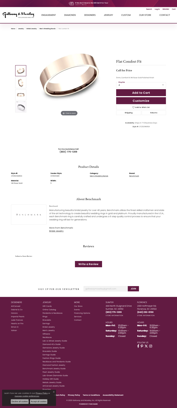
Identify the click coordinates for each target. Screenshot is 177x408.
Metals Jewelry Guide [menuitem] (52, 382)
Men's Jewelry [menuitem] (49, 330)
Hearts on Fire (17, 323)
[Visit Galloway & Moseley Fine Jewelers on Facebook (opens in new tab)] (138, 346)
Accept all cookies (38, 401)
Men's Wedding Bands (48, 29)
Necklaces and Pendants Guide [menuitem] (57, 361)
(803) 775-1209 (68, 151)
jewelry (21, 29)
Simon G (14, 327)
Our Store (145, 15)
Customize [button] (141, 101)
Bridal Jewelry (32, 29)
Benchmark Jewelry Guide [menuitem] (54, 368)
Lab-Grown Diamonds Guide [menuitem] (55, 375)
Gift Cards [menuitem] (47, 306)
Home (13, 29)
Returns (153, 112)
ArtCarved (15, 306)
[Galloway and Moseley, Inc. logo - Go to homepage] (19, 15)
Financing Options (82, 313)
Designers (90, 15)
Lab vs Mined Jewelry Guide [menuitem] (55, 341)
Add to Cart (141, 93)
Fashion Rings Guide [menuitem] (52, 358)
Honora (14, 313)
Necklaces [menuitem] (47, 337)
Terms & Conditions (91, 395)
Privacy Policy (74, 395)
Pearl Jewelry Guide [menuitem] (51, 372)
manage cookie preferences (27, 396)
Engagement (48, 15)
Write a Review (88, 264)
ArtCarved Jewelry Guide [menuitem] (54, 386)
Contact (164, 15)
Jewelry (108, 15)
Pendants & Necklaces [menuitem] (53, 313)
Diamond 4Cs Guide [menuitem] (52, 344)
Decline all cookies (20, 401)
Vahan (14, 330)
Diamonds (70, 15)
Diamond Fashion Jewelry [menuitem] (54, 365)
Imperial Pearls (17, 316)
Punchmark (93, 404)
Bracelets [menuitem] (47, 320)
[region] (69, 88)
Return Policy (59, 395)
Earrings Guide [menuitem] (49, 354)
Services (77, 316)
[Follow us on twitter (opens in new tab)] (146, 346)
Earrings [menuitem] (46, 323)
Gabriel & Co (16, 309)
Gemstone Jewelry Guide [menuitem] (54, 348)
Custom (126, 15)
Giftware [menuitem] (46, 334)
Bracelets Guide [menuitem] (50, 351)
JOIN (133, 288)
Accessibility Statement (113, 395)
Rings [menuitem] (45, 316)
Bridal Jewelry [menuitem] (49, 327)
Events (77, 309)
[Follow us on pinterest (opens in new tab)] (142, 346)
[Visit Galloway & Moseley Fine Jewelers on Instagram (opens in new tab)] (150, 346)
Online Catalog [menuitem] (49, 309)
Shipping (128, 112)
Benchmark (134, 176)
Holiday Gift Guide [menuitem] (51, 379)
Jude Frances (17, 320)
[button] (149, 9)
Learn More (81, 5)
